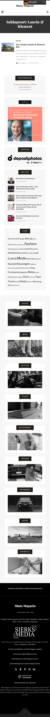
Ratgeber (23, 272)
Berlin (34, 239)
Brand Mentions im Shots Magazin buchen (25, 659)
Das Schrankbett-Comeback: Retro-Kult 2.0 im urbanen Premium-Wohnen (28, 197)
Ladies (27, 619)
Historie (22, 249)
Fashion (31, 244)
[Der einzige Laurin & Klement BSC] (8, 47)
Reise (31, 272)
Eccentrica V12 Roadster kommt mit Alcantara (27, 217)
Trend (11, 281)
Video (28, 282)
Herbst (17, 249)
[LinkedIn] (34, 669)
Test (33, 277)
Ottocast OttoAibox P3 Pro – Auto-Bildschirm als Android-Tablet (27, 188)
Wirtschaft (16, 285)
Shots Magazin (25, 605)
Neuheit (12, 264)
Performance (25, 268)
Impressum (32, 683)
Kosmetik (22, 253)
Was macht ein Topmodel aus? (25, 178)
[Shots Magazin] (25, 5)
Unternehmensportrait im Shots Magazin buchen (25, 664)
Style (26, 276)
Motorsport (36, 259)
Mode (21, 258)
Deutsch (32, 2)
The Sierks (32, 644)
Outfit (18, 268)
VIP (31, 282)
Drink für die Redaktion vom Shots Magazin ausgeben (25, 649)
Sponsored (34, 622)
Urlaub (22, 281)
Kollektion (13, 253)
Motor (18, 40)
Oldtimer (33, 264)
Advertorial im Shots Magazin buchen (25, 654)
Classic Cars (12, 244)
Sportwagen (19, 277)
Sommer (11, 277)
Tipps (38, 276)
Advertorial (13, 239)
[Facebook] (20, 669)
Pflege (32, 268)
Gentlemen (34, 619)
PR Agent (23, 644)
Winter (10, 285)
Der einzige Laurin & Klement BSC (30, 45)
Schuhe (37, 272)
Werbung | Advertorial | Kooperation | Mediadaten (25, 588)
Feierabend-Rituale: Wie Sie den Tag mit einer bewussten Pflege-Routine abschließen (28, 207)
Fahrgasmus (20, 244)
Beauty (29, 238)
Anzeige (21, 239)
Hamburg (11, 249)
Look (36, 253)
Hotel (27, 249)
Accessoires (26, 622)
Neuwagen (23, 263)
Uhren (16, 282)
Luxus (12, 258)
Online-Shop (12, 268)
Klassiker (34, 249)
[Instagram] (29, 669)
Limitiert (30, 253)
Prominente (13, 272)
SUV (30, 277)
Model (29, 259)
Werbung (37, 281)
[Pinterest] (25, 669)
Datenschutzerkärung (21, 683)
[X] (16, 669)
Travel (19, 622)
